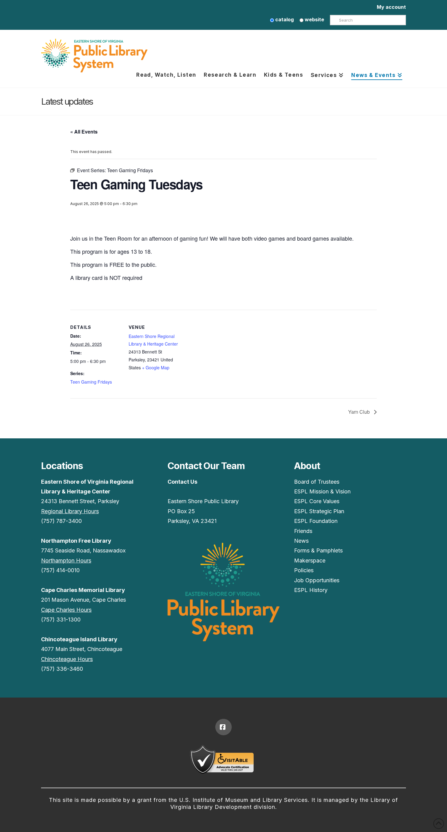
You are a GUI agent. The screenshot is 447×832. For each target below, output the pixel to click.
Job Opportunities (316, 580)
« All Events (84, 131)
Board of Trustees (316, 482)
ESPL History (310, 590)
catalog (284, 19)
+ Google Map (155, 367)
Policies (304, 570)
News (301, 541)
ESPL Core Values (316, 501)
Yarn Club (359, 411)
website (313, 19)
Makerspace (309, 560)
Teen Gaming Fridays (91, 382)
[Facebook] (223, 727)
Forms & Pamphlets (318, 550)
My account (391, 7)
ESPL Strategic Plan (319, 511)
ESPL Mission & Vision (322, 491)
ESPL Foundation (316, 521)
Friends (303, 531)
